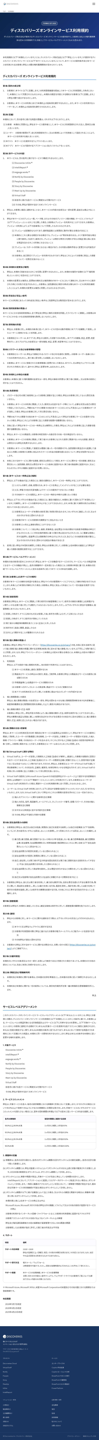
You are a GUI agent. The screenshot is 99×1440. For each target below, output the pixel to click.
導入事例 (6, 1417)
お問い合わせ (56, 1426)
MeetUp (6, 1384)
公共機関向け (7, 1413)
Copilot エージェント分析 (60, 1372)
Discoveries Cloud (10, 1363)
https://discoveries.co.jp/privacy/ (55, 644)
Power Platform (57, 1388)
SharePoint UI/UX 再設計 (60, 1384)
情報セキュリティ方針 (89, 1436)
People (5, 1376)
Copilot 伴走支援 (58, 1368)
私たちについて (57, 1421)
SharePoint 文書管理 (59, 1380)
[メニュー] (94, 4)
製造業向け (7, 1409)
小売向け (6, 1405)
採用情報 (55, 1417)
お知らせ (6, 1421)
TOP (4, 11)
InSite (5, 1388)
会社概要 (55, 1405)
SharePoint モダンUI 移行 (60, 1376)
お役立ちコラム (8, 1426)
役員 (53, 1413)
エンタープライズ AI (58, 1363)
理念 (53, 1409)
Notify (5, 1372)
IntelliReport (7, 1392)
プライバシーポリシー (74, 1436)
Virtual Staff (7, 1368)
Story (5, 1380)
